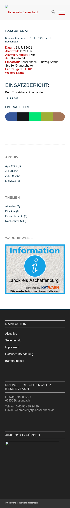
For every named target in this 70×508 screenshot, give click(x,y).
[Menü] (60, 12)
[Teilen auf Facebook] (11, 116)
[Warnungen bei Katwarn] (35, 293)
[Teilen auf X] (23, 116)
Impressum (12, 347)
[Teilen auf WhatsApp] (35, 116)
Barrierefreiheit (14, 360)
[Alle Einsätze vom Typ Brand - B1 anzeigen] (27, 58)
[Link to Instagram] (59, 116)
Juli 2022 (10, 171)
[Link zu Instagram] (56, 503)
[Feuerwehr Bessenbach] (29, 12)
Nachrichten (12, 38)
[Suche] (51, 12)
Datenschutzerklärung (19, 354)
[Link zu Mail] (62, 503)
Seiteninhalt (12, 340)
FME (46, 38)
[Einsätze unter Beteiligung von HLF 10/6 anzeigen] (35, 69)
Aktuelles (10, 206)
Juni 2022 (11, 175)
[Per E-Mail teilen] (47, 116)
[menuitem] (51, 12)
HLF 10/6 (37, 38)
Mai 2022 (10, 180)
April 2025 (11, 166)
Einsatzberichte (14, 216)
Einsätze (10, 211)
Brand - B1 (26, 38)
